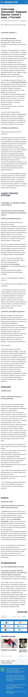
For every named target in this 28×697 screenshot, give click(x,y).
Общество (21, 656)
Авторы (13, 661)
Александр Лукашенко (3, 617)
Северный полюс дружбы (9, 650)
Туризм (2, 656)
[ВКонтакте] (18, 612)
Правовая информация (6, 662)
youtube (8, 626)
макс (22, 630)
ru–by (8, 630)
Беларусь (24, 616)
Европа (18, 616)
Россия (14, 616)
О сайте (3, 661)
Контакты (8, 661)
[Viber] (24, 612)
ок (21, 622)
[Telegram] (22, 612)
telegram (22, 626)
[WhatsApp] (26, 612)
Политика (3, 6)
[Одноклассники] (20, 612)
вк (8, 622)
